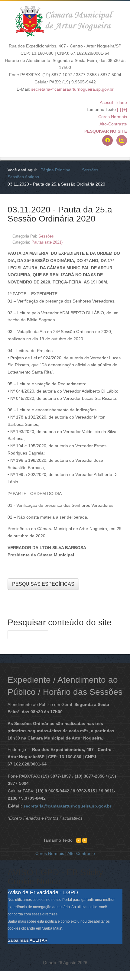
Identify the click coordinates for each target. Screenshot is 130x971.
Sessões (46, 236)
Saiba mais (18, 940)
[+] (124, 109)
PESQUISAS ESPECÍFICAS (43, 584)
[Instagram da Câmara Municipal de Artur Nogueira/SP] (121, 140)
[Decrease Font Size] (78, 840)
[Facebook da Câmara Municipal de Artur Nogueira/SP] (107, 140)
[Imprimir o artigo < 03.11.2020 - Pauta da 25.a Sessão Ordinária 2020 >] (113, 236)
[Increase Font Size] (84, 840)
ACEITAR (38, 940)
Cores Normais (112, 116)
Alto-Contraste (113, 123)
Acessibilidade (113, 102)
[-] (119, 109)
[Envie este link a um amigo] (120, 236)
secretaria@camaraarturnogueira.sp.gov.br (72, 89)
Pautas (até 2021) (47, 242)
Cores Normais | (51, 853)
